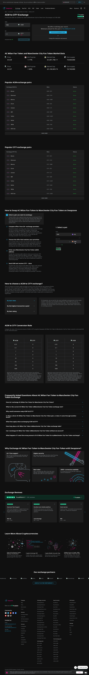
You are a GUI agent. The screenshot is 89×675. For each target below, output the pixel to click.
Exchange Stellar (40, 635)
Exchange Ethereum (41, 604)
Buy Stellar (55, 633)
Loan (70, 634)
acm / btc (49, 91)
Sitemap (71, 623)
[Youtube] (6, 616)
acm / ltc (49, 107)
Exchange (71, 625)
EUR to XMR (55, 643)
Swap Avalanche (73, 613)
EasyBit (22, 644)
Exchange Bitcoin (40, 602)
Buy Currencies (56, 600)
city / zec (49, 168)
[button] (84, 8)
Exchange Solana (40, 611)
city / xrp (49, 176)
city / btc (49, 156)
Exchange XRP (40, 618)
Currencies (10, 11)
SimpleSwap (23, 630)
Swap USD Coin (73, 611)
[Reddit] (11, 613)
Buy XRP (55, 615)
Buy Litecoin (55, 622)
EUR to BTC (55, 641)
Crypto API (23, 616)
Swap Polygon (72, 615)
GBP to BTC (55, 645)
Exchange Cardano (40, 613)
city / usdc (50, 193)
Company (23, 600)
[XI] (6, 613)
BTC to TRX (39, 654)
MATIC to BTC (40, 658)
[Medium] (8, 616)
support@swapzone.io (10, 624)
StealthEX (23, 633)
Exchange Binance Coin (41, 609)
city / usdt (50, 181)
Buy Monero (55, 620)
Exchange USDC (40, 629)
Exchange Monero (40, 622)
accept (79, 672)
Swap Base (72, 620)
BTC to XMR (39, 643)
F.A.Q (22, 609)
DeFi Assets (72, 600)
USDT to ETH (39, 647)
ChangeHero (23, 639)
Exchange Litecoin (40, 624)
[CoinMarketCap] (11, 616)
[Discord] (13, 613)
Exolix (22, 635)
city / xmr (49, 164)
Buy (70, 627)
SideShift (23, 637)
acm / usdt (50, 116)
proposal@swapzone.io (10, 627)
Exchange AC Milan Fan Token (21, 11)
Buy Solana (55, 611)
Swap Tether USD (73, 609)
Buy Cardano (55, 613)
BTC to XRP (39, 645)
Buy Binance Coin (56, 609)
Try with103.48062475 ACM (58, 32)
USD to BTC (55, 658)
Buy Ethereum (56, 604)
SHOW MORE (45, 133)
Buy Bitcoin (55, 602)
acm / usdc (50, 128)
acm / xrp (49, 112)
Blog (22, 602)
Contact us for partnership (44, 583)
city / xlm (49, 185)
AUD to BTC (55, 647)
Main (6, 11)
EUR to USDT (55, 652)
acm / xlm (49, 120)
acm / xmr (50, 99)
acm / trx (49, 124)
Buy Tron (55, 618)
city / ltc (49, 172)
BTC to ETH (39, 652)
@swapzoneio (8, 631)
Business (23, 612)
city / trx (49, 189)
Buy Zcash (55, 631)
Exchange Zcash (40, 633)
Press (22, 604)
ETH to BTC (39, 656)
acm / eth (49, 95)
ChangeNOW (23, 626)
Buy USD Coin (56, 629)
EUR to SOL (55, 654)
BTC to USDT (39, 663)
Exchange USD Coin (41, 631)
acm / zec (49, 103)
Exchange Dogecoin (41, 615)
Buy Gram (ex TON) (57, 624)
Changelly (23, 628)
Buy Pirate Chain (56, 635)
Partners (23, 624)
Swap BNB (72, 604)
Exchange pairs (40, 641)
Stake (71, 632)
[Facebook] (16, 613)
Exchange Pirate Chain (41, 638)
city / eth (49, 160)
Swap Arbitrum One (73, 618)
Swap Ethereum (73, 602)
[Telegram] (8, 613)
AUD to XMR (55, 656)
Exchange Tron (40, 620)
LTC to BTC (39, 661)
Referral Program (24, 621)
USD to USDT (55, 661)
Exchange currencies (41, 600)
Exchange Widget (24, 614)
